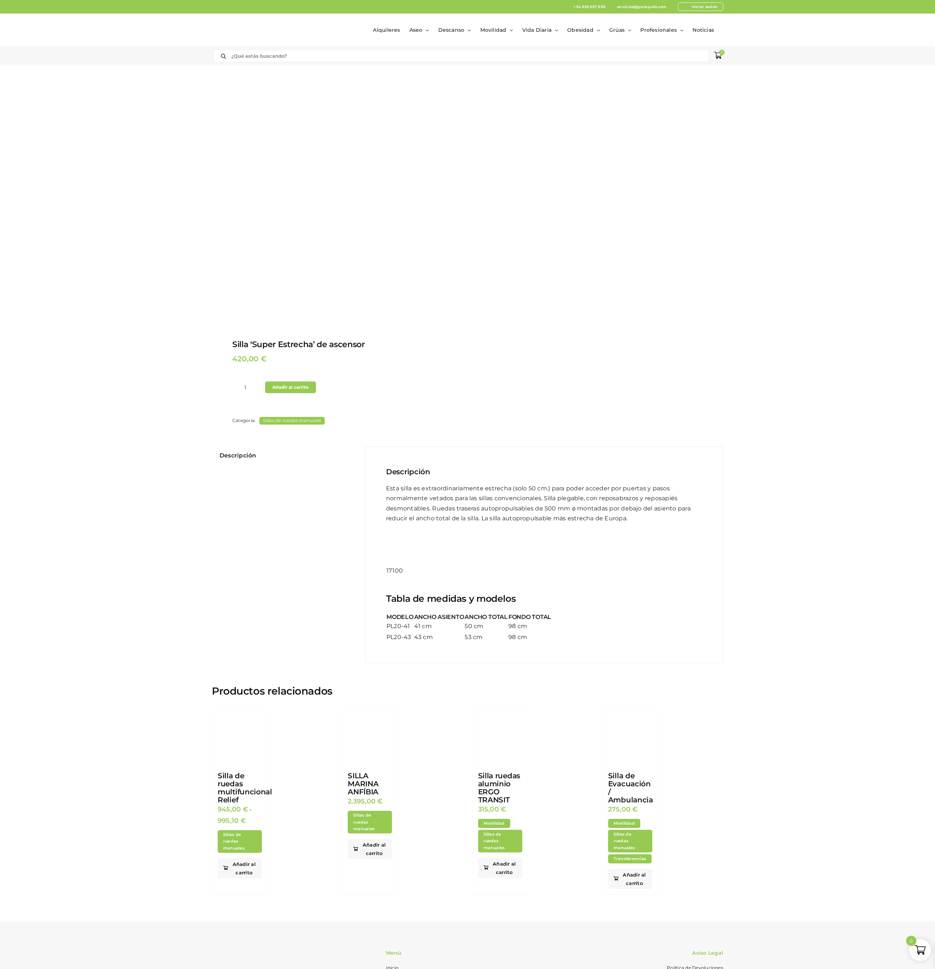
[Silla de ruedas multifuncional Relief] (239, 736)
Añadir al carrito (290, 387)
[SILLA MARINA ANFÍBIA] (369, 736)
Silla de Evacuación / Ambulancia (630, 787)
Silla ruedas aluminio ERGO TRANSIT (499, 787)
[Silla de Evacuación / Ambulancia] (630, 736)
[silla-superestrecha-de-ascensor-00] (334, 199)
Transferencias (630, 858)
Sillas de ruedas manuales (292, 420)
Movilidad (494, 823)
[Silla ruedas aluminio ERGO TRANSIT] (500, 736)
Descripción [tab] (238, 455)
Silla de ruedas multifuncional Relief (245, 787)
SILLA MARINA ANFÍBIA (363, 783)
